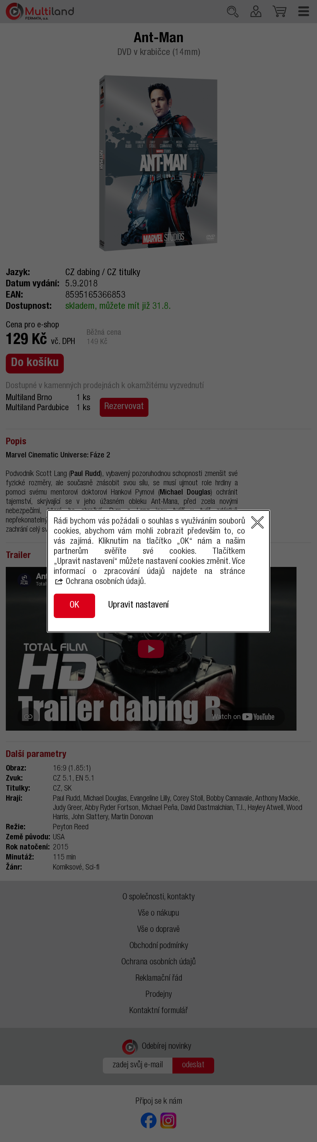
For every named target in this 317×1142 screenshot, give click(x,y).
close (257, 522)
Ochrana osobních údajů (105, 582)
